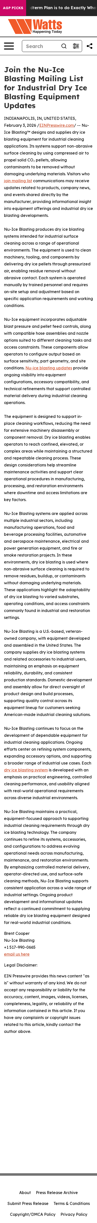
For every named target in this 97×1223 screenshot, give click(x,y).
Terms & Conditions (71, 1203)
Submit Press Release (27, 1203)
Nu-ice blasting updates (48, 367)
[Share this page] (89, 46)
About (25, 1192)
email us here (17, 954)
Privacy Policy (73, 1214)
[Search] (64, 46)
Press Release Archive (57, 1192)
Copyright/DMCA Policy (32, 1214)
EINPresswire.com (56, 125)
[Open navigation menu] (9, 46)
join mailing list (18, 180)
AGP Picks (13, 8)
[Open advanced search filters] (76, 46)
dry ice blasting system (26, 769)
